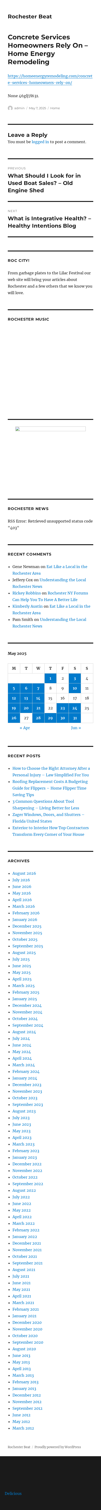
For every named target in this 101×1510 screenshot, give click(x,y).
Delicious (13, 1493)
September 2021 (27, 1263)
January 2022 (24, 1236)
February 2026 (26, 913)
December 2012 (26, 1395)
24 (74, 708)
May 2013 (21, 1362)
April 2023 (21, 1137)
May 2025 (21, 972)
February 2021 (25, 1309)
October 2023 (24, 1098)
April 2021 (21, 1296)
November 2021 (27, 1249)
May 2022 (21, 1210)
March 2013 (23, 1375)
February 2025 (25, 992)
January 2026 (24, 919)
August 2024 (24, 1031)
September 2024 (27, 1025)
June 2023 (21, 1124)
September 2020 (27, 1342)
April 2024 (22, 1058)
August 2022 (24, 1190)
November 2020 (27, 1329)
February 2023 (25, 1150)
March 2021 (23, 1302)
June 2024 (21, 1045)
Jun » (76, 727)
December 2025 (27, 926)
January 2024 (24, 1078)
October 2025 (25, 939)
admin (19, 108)
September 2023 (27, 1104)
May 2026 (21, 893)
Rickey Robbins (26, 593)
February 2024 (25, 1071)
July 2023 (21, 1117)
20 (26, 708)
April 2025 (22, 979)
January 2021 (24, 1315)
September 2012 (27, 1408)
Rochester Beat (30, 16)
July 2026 (21, 880)
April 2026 (22, 899)
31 (75, 717)
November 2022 (27, 1170)
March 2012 (23, 1428)
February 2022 (25, 1230)
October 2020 (25, 1335)
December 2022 (27, 1164)
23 (62, 708)
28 (38, 717)
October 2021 (24, 1256)
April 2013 (21, 1368)
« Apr (25, 727)
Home (55, 108)
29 (50, 717)
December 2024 (27, 1005)
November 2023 (27, 1091)
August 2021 (23, 1269)
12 (14, 698)
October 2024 (25, 1018)
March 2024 (23, 1064)
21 (38, 708)
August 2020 (24, 1349)
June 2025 (21, 965)
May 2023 (21, 1131)
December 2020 (27, 1322)
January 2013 (24, 1388)
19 (14, 708)
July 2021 (20, 1276)
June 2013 (21, 1355)
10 (75, 688)
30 (62, 717)
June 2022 (21, 1203)
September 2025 (27, 946)
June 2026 (21, 886)
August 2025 (24, 952)
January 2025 (24, 998)
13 (26, 698)
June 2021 (21, 1282)
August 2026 (24, 873)
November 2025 (27, 932)
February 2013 (25, 1382)
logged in (40, 141)
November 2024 (27, 1012)
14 (38, 698)
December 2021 (26, 1243)
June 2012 (21, 1415)
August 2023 (24, 1111)
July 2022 (21, 1197)
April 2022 (22, 1216)
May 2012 (21, 1421)
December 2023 (26, 1084)
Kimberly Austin (27, 606)
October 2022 (25, 1177)
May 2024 (21, 1051)
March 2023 (23, 1144)
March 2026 (23, 906)
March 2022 (23, 1223)
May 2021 (21, 1289)
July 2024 (21, 1038)
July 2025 (21, 959)
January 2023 (24, 1157)
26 (14, 717)
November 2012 (27, 1401)
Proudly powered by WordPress (58, 1447)
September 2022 (27, 1183)
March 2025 (23, 985)
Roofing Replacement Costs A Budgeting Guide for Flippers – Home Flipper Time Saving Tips (50, 788)
